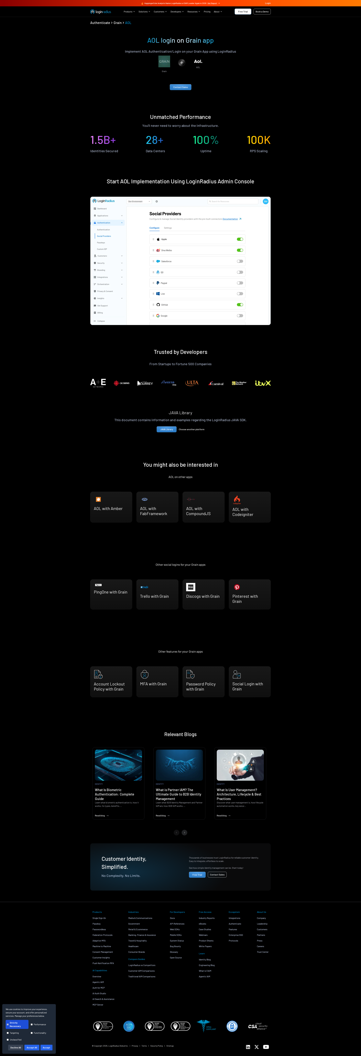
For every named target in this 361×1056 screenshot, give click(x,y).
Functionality (40, 1032)
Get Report (212, 3)
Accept (46, 1047)
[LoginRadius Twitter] (257, 1047)
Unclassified (15, 1039)
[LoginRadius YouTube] (266, 1047)
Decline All (15, 1047)
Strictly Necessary (15, 1024)
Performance (40, 1024)
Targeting (14, 1032)
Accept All (32, 1047)
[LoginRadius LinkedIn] (248, 1047)
